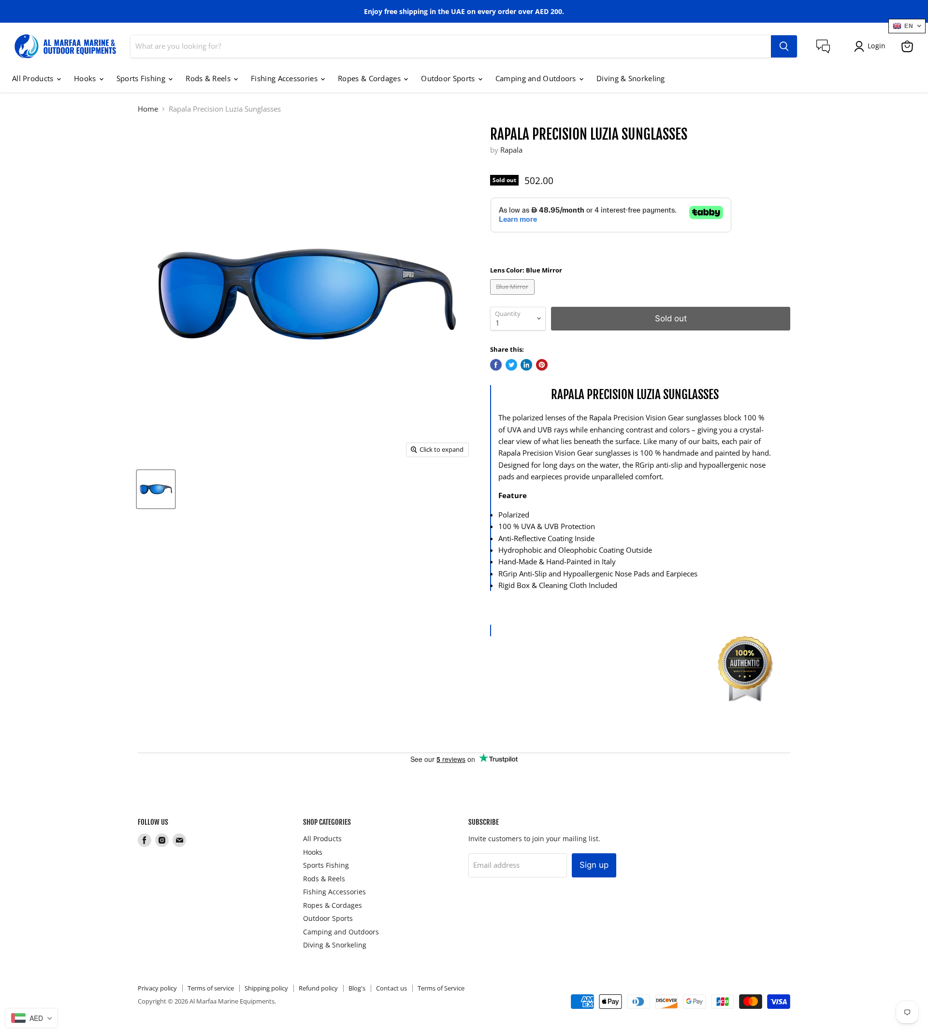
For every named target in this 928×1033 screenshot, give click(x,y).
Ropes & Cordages (370, 78)
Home (148, 109)
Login (876, 45)
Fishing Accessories (285, 78)
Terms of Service (441, 988)
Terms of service (211, 988)
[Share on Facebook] (496, 365)
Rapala (511, 150)
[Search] (784, 46)
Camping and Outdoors (536, 78)
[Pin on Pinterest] (542, 365)
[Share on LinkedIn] (526, 365)
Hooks (86, 78)
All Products (34, 78)
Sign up (594, 865)
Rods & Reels (209, 78)
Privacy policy (157, 988)
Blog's (356, 988)
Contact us (391, 988)
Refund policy (318, 988)
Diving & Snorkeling (630, 78)
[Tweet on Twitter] (511, 365)
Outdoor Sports (449, 78)
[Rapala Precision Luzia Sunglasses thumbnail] (156, 489)
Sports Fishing (142, 78)
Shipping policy (266, 988)
